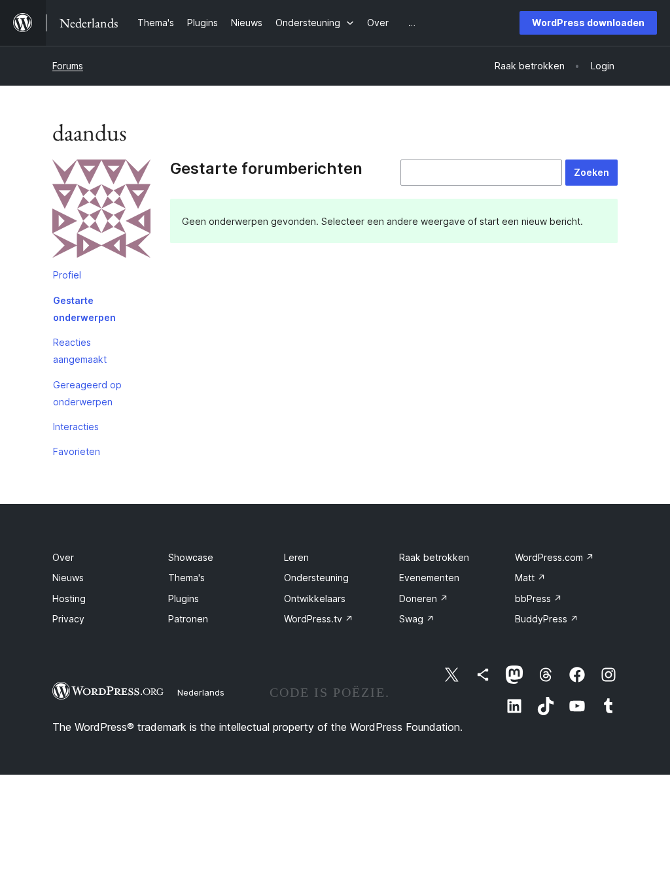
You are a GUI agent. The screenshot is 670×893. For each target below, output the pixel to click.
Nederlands (200, 692)
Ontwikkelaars (314, 598)
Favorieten (76, 451)
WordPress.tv (318, 618)
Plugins (183, 598)
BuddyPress (546, 618)
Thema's (186, 577)
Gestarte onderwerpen (84, 309)
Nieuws (68, 577)
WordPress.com (554, 557)
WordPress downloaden (588, 22)
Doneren (423, 598)
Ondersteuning (316, 577)
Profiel (67, 274)
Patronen (188, 618)
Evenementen (429, 577)
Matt (530, 577)
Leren (296, 557)
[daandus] (101, 211)
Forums (67, 65)
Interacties (76, 426)
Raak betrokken (434, 557)
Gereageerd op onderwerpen (87, 393)
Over (63, 557)
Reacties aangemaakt (80, 351)
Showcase (190, 557)
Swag (416, 618)
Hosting (69, 598)
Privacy (68, 618)
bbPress (538, 598)
